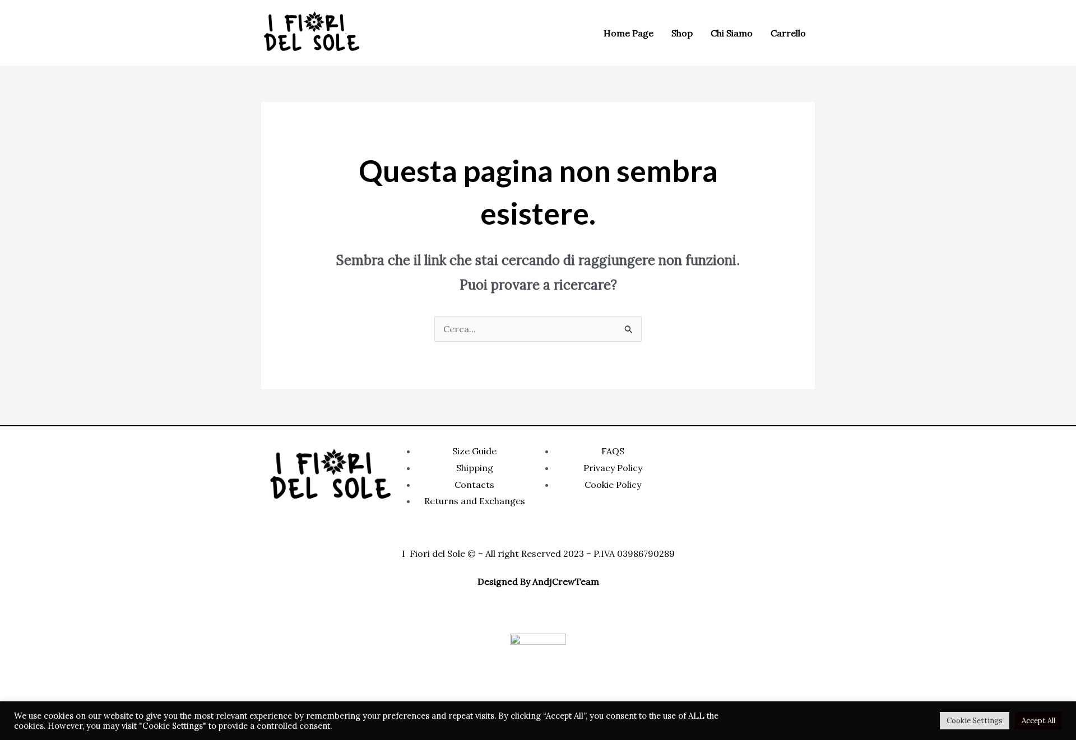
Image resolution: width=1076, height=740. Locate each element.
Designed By (503, 581)
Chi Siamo (732, 33)
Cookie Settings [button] (975, 720)
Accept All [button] (1038, 720)
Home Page (628, 33)
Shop (682, 33)
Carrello (788, 33)
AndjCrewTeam (565, 581)
